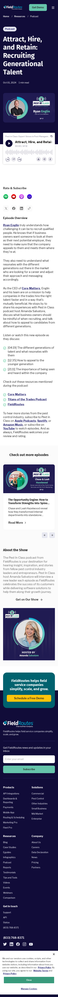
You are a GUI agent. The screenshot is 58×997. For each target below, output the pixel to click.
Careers (35, 847)
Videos (6, 882)
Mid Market (37, 813)
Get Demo (38, 7)
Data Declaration (40, 852)
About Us (36, 842)
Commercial (38, 793)
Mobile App (8, 812)
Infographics (9, 857)
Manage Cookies (29, 988)
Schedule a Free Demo (29, 698)
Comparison (9, 897)
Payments (8, 807)
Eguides (7, 852)
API (5, 917)
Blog (5, 842)
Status (6, 922)
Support (7, 912)
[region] (29, 973)
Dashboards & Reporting (10, 800)
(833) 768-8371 (11, 927)
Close (29, 980)
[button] (6, 208)
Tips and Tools (10, 877)
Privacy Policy (44, 967)
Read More (15, 522)
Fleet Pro (7, 827)
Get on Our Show (27, 599)
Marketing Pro (10, 822)
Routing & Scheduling (13, 817)
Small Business (39, 808)
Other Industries (39, 803)
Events (6, 887)
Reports (7, 867)
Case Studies (9, 847)
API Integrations (11, 793)
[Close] (53, 954)
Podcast (7, 862)
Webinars (8, 892)
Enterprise (37, 818)
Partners (36, 867)
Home (6, 16)
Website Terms (40, 970)
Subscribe (29, 769)
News (34, 857)
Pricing (35, 862)
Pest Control (38, 798)
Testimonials (9, 872)
